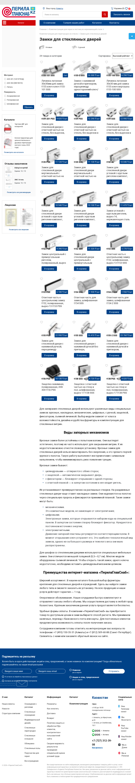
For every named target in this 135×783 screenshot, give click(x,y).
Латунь (10, 87)
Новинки (77, 671)
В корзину (49, 95)
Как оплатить (53, 709)
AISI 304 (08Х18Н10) (15, 83)
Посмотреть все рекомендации (19, 192)
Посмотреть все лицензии (19, 230)
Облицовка (29, 743)
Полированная (13, 100)
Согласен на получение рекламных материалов (21, 681)
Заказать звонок (121, 14)
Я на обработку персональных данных (21, 677)
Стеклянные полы (32, 748)
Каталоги (9, 120)
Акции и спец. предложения (85, 678)
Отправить (114, 671)
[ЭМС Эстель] (19, 184)
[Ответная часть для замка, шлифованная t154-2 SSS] (119, 296)
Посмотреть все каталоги (14, 152)
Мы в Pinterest (125, 754)
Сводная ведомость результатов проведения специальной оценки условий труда (56, 749)
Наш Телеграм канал (125, 709)
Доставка (51, 713)
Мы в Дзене (124, 746)
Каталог (73, 697)
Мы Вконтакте (126, 718)
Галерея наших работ (73, 23)
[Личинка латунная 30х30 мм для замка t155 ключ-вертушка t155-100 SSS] (119, 79)
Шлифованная (13, 104)
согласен (9, 677)
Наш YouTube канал (124, 728)
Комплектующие (78, 703)
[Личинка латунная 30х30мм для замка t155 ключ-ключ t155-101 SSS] (54, 79)
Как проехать (97, 748)
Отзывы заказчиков (16, 164)
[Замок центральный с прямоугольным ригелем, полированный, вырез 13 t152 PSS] (54, 253)
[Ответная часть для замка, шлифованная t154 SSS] (86, 296)
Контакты (114, 23)
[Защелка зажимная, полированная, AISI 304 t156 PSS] (54, 383)
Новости (5, 709)
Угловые (48, 47)
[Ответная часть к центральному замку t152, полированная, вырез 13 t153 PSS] (54, 296)
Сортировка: (104, 56)
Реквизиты (52, 704)
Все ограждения (31, 761)
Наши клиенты (8, 704)
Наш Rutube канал (126, 737)
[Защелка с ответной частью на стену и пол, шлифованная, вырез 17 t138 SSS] (86, 383)
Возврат (50, 718)
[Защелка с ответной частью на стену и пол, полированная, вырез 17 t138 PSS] (119, 383)
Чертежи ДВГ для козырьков (21, 125)
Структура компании (11, 713)
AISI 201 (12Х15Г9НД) (15, 79)
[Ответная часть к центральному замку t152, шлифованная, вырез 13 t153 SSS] (119, 253)
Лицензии (10, 205)
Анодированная (13, 96)
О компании (49, 23)
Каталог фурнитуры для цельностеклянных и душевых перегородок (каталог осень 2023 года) (24, 142)
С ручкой (81, 47)
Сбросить (28, 107)
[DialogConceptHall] (19, 172)
